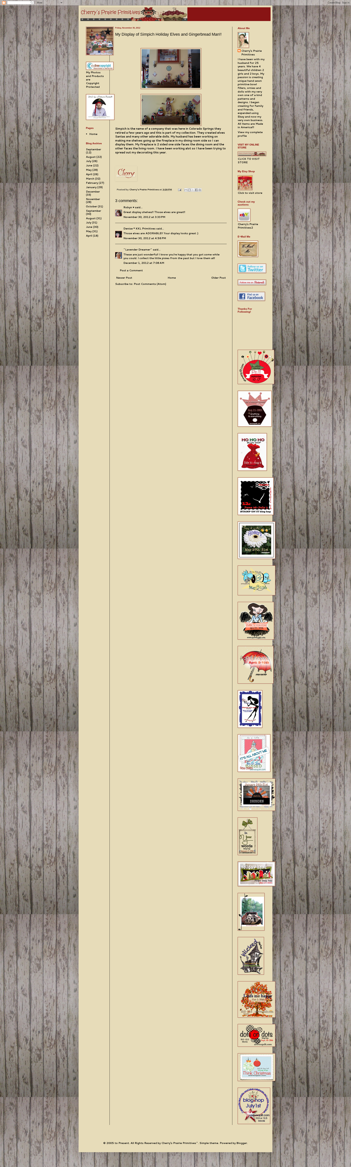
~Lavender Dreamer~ (137, 249)
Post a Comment (131, 270)
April (89, 174)
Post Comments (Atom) (150, 284)
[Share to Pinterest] (200, 190)
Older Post (218, 278)
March (90, 178)
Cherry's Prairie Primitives (144, 189)
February (92, 183)
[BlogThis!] (189, 190)
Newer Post (124, 278)
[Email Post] (179, 189)
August (91, 157)
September (93, 149)
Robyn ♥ (128, 207)
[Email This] (186, 190)
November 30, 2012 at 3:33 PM (144, 217)
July (88, 161)
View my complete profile (250, 134)
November (93, 199)
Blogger (241, 1143)
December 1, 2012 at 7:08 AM (143, 263)
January (91, 187)
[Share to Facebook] (196, 190)
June (89, 165)
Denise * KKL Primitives (139, 228)
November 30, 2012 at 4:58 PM (144, 238)
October (91, 206)
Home (172, 278)
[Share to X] (193, 190)
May (89, 170)
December (93, 191)
